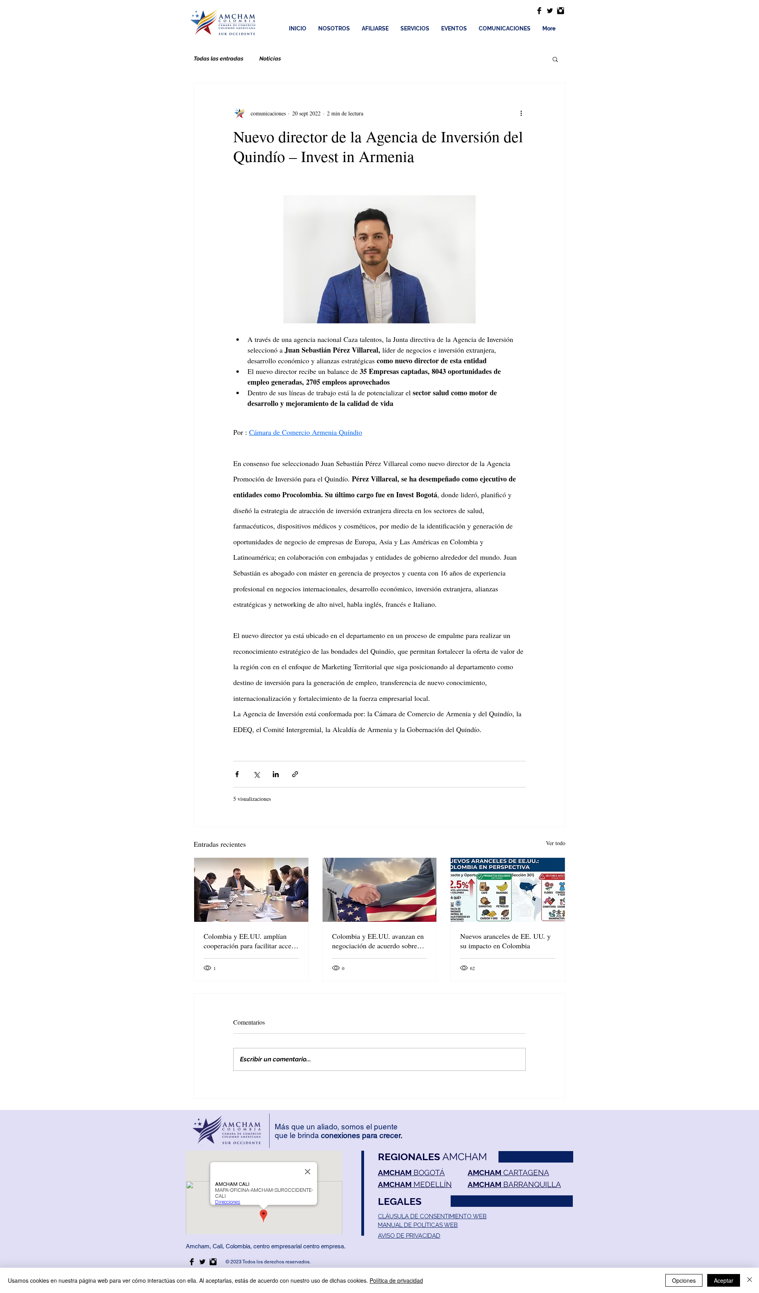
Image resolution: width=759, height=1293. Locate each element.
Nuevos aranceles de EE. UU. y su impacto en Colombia (505, 940)
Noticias (270, 58)
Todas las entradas (219, 58)
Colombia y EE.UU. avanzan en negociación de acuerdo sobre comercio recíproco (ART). (378, 940)
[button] (555, 59)
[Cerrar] (749, 1280)
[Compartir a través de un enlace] (295, 774)
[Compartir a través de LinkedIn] (275, 774)
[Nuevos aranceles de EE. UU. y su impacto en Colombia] (508, 890)
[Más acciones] (521, 113)
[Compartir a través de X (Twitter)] (256, 774)
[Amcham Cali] (539, 10)
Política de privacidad (396, 1280)
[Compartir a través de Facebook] (237, 774)
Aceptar (723, 1280)
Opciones (684, 1280)
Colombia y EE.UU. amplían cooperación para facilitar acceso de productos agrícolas (251, 940)
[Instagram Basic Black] (560, 10)
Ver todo (555, 843)
